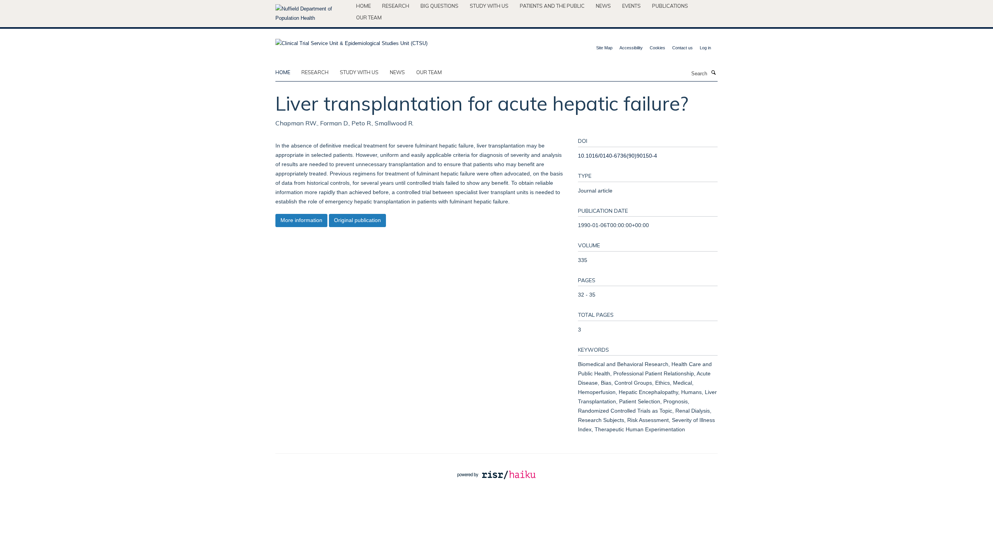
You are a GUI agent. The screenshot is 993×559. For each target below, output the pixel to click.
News (603, 6)
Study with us (489, 6)
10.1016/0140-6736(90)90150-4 (617, 156)
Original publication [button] (357, 220)
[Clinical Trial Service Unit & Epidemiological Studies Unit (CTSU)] (351, 41)
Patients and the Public (552, 6)
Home (363, 6)
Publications (670, 6)
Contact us (682, 47)
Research (395, 6)
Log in (705, 47)
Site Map (604, 47)
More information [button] (301, 220)
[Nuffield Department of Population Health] (312, 13)
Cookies (657, 47)
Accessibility (631, 47)
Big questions (439, 6)
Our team (369, 17)
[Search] (713, 73)
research (315, 72)
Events (631, 6)
